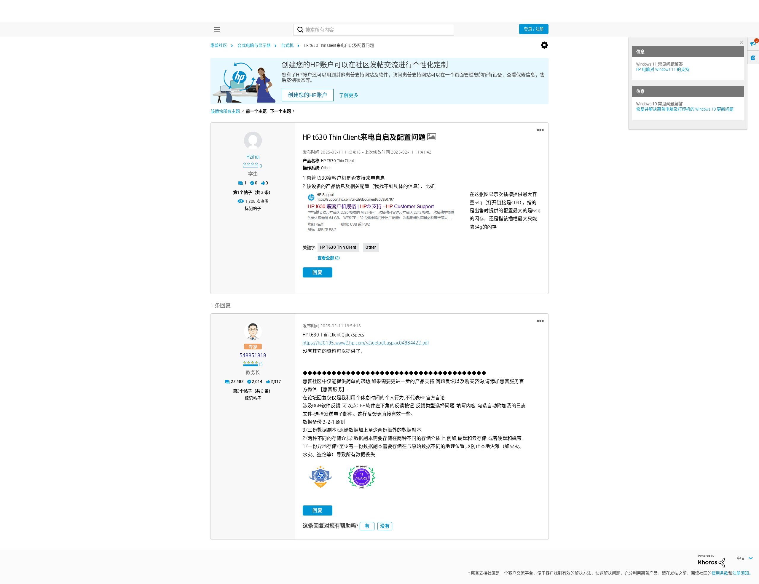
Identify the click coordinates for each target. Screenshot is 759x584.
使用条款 (720, 573)
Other (371, 247)
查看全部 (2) (329, 258)
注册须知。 (742, 573)
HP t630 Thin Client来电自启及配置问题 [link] (339, 45)
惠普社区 (219, 45)
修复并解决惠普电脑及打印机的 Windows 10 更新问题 (685, 109)
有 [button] (367, 526)
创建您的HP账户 (307, 95)
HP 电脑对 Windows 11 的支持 (662, 69)
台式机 (287, 45)
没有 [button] (385, 526)
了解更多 (348, 95)
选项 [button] (544, 45)
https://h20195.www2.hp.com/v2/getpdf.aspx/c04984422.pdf (366, 343)
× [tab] (741, 41)
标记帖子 (253, 208)
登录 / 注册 (534, 29)
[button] (540, 130)
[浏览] (216, 29)
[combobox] (373, 30)
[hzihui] (253, 140)
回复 (317, 272)
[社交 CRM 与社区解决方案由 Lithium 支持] (711, 560)
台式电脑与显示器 (254, 45)
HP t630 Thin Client (338, 247)
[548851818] (253, 331)
